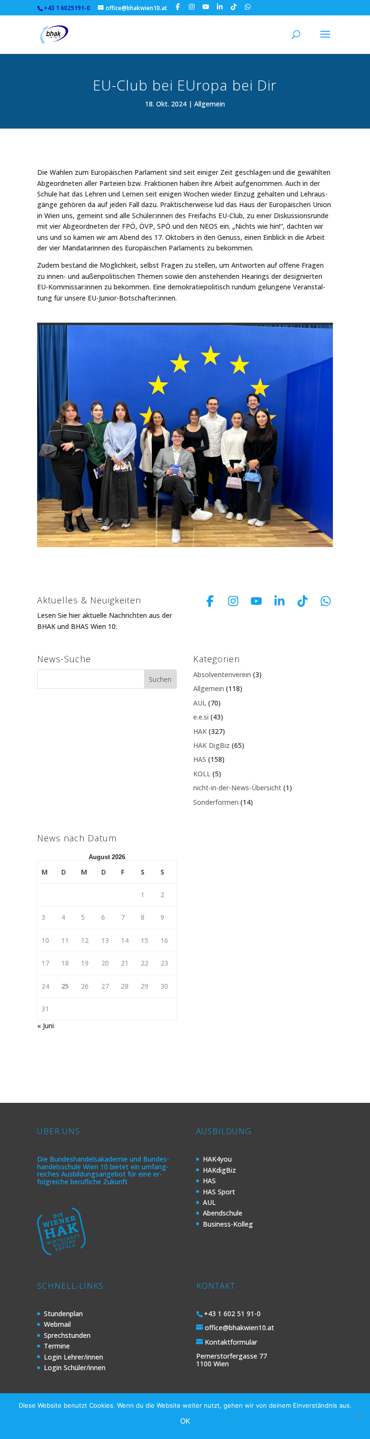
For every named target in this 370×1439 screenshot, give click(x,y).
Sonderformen (215, 802)
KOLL (202, 773)
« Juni (45, 1025)
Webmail (57, 1324)
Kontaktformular (231, 1342)
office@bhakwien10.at (239, 1327)
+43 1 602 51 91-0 (232, 1313)
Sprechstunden (67, 1335)
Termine (57, 1345)
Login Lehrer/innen (73, 1356)
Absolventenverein (222, 674)
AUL (199, 702)
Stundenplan (63, 1313)
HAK (200, 731)
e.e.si (201, 716)
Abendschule (222, 1212)
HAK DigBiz (211, 745)
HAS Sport (219, 1191)
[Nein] (358, 1416)
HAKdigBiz (219, 1170)
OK (185, 1421)
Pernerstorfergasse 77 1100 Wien (231, 1359)
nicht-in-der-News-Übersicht (237, 787)
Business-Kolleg (228, 1224)
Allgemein (209, 103)
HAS (199, 759)
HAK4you (217, 1159)
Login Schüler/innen (75, 1367)
